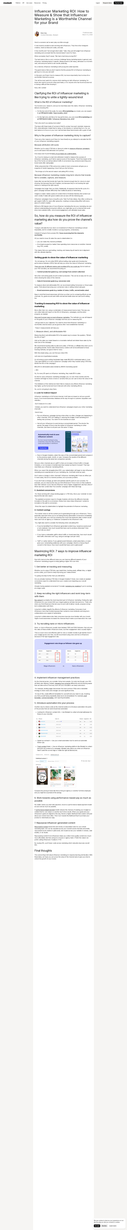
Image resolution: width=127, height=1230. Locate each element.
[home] (7, 3)
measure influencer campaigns (79, 148)
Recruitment (38, 600)
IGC (52, 163)
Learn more (112, 1226)
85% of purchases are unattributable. (64, 154)
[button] (18, 3)
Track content (41, 746)
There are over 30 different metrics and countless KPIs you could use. (57, 266)
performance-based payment (45, 810)
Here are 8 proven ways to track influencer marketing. (52, 317)
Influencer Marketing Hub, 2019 (63, 119)
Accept (97, 1226)
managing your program (62, 683)
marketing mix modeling (72, 586)
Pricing (44, 3)
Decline (104, 1226)
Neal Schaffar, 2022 (60, 113)
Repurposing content (41, 827)
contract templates (48, 698)
